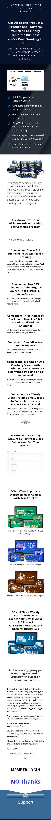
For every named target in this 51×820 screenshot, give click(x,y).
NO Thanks (25, 781)
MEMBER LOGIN (25, 769)
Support (25, 802)
